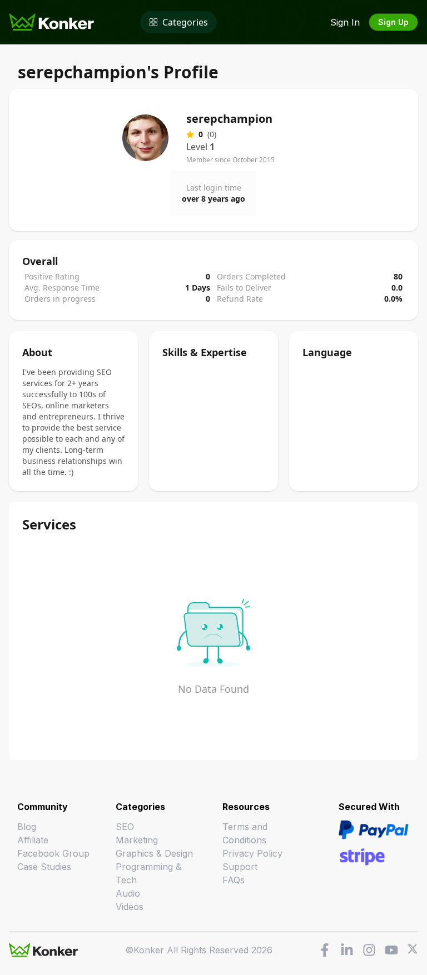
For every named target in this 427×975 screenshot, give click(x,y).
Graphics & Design (154, 853)
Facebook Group (53, 853)
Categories (185, 22)
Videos (129, 906)
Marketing (137, 840)
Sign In (345, 22)
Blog (26, 826)
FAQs (233, 880)
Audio (128, 893)
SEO (125, 826)
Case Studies (44, 866)
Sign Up (393, 22)
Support (239, 866)
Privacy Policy (252, 853)
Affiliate (32, 840)
